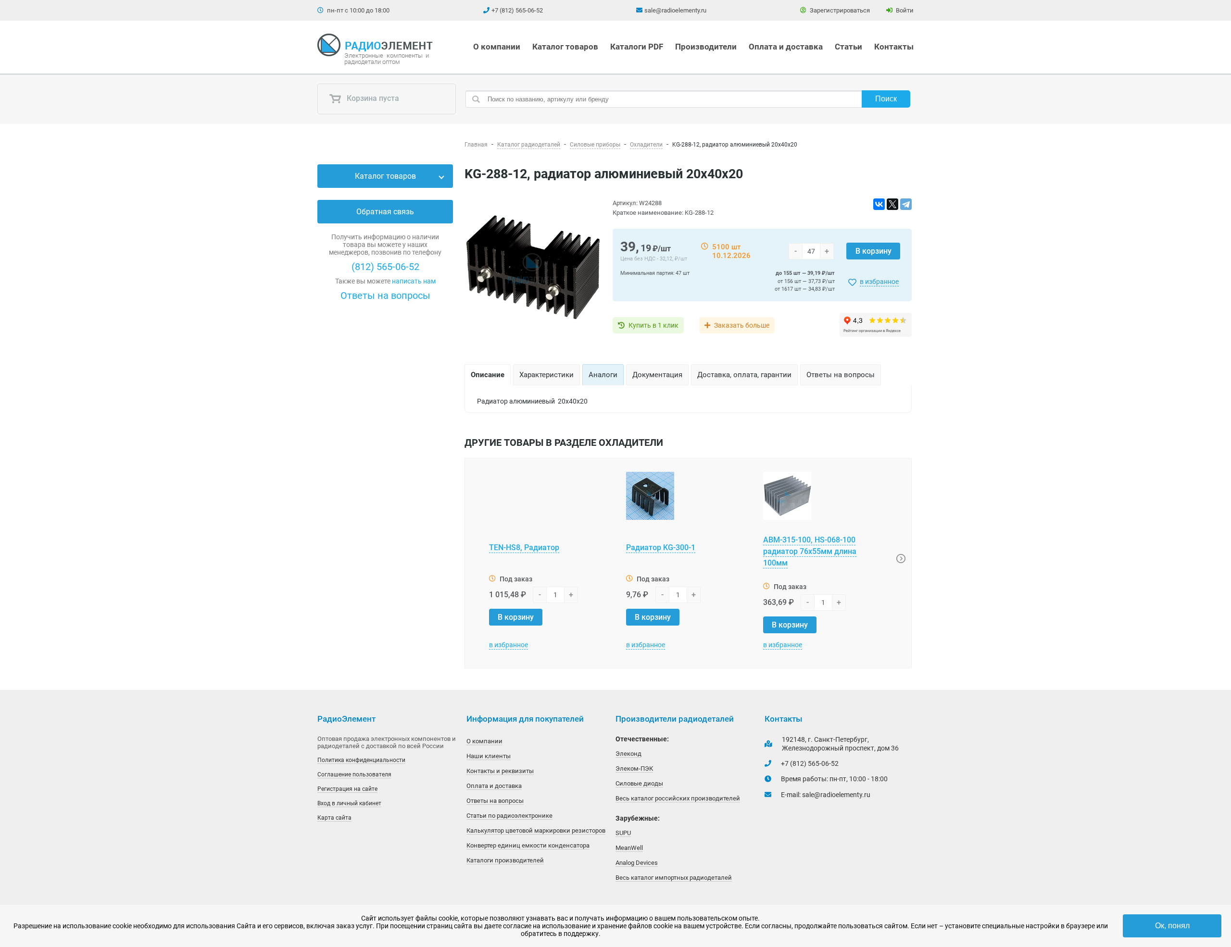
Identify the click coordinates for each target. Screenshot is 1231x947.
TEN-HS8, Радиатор (524, 547)
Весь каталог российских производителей (678, 798)
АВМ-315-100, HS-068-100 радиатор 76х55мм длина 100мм (809, 551)
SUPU (623, 832)
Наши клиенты (488, 756)
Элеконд (628, 753)
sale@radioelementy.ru (675, 10)
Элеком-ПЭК (634, 768)
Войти (904, 10)
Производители (706, 46)
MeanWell (629, 847)
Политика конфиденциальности (361, 760)
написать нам (414, 281)
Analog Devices (637, 862)
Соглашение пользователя (354, 774)
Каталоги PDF (636, 46)
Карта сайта (334, 817)
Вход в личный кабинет (349, 803)
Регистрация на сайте (347, 789)
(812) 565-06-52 (385, 266)
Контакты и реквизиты (500, 771)
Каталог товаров (565, 46)
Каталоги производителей (505, 860)
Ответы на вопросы (385, 295)
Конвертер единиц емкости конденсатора (528, 845)
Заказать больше (741, 325)
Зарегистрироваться (839, 10)
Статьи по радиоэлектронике (509, 815)
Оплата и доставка (786, 46)
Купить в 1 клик (653, 325)
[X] (892, 204)
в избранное (879, 281)
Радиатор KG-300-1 (660, 547)
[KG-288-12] (533, 268)
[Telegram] (906, 204)
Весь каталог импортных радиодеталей (674, 877)
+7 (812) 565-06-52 (517, 10)
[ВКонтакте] (879, 204)
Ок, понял (1172, 926)
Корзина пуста (372, 98)
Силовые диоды (639, 783)
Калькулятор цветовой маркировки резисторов (535, 830)
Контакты (894, 46)
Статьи (848, 46)
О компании (496, 46)
